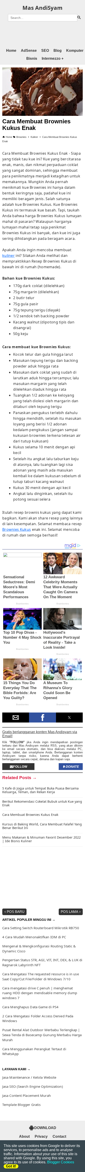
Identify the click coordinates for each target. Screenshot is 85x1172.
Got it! (11, 1166)
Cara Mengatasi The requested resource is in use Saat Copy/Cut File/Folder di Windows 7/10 (40, 976)
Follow (20, 766)
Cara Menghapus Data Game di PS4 (30, 1007)
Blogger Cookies (60, 1162)
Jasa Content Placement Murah (26, 1095)
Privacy (41, 1136)
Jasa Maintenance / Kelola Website (29, 1077)
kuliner (8, 255)
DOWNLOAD (45, 1128)
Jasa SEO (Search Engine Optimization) (32, 1086)
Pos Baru (15, 912)
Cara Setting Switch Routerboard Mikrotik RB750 (40, 928)
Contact (59, 1136)
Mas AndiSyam (42, 7)
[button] (15, 718)
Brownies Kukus (16, 529)
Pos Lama (69, 912)
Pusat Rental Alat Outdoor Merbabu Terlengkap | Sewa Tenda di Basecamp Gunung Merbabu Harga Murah (42, 1035)
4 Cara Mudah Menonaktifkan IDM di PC (34, 937)
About (24, 1136)
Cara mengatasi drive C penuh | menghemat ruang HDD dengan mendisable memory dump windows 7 (39, 993)
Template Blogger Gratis (21, 1104)
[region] (42, 34)
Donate (72, 766)
